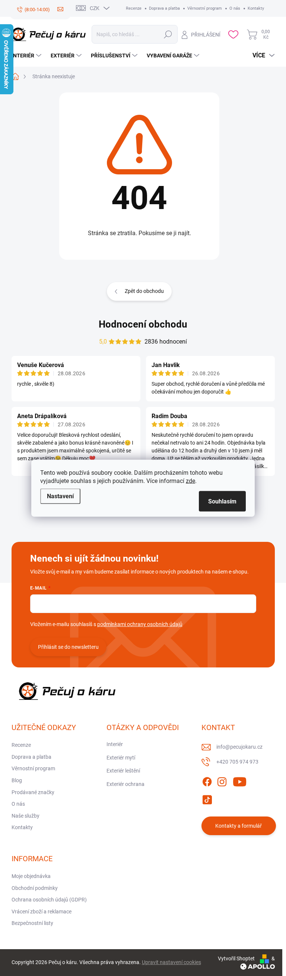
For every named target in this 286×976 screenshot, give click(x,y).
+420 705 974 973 (237, 762)
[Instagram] (222, 780)
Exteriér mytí (121, 758)
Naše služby (25, 816)
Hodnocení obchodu (143, 324)
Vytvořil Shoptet (236, 958)
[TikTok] (207, 798)
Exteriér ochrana (125, 784)
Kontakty (256, 8)
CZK (94, 8)
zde (190, 480)
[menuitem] (27, 55)
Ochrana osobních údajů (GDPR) (49, 900)
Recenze (134, 8)
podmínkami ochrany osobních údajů (139, 624)
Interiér (115, 744)
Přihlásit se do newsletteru (68, 647)
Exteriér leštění (123, 771)
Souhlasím (222, 501)
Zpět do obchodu (144, 291)
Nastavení (60, 495)
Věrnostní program (204, 8)
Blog (17, 780)
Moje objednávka (31, 876)
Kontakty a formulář (238, 826)
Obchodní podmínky (35, 888)
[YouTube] (239, 780)
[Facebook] (207, 780)
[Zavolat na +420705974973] (33, 10)
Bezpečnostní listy (32, 923)
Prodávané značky (33, 792)
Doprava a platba (164, 8)
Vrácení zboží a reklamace (42, 912)
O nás (234, 8)
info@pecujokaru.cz (239, 747)
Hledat (168, 34)
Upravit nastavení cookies (171, 962)
